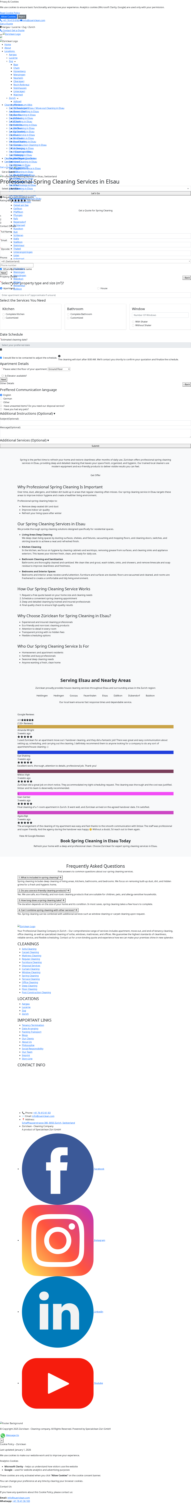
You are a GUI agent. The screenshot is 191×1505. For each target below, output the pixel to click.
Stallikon (18, 242)
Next (3, 272)
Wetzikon (18, 278)
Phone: (3, 257)
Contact (7, 30)
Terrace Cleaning (31, 979)
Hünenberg (19, 71)
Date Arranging (30, 1028)
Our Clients (28, 1038)
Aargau (13, 54)
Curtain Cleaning (31, 969)
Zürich (12, 98)
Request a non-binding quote (18, 197)
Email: (3, 240)
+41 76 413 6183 (11, 20)
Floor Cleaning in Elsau (21, 151)
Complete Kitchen (15, 314)
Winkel (17, 282)
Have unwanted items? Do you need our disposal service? (34, 405)
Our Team (27, 1052)
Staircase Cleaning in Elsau (23, 161)
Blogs (25, 1035)
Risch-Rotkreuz (21, 84)
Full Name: (6, 231)
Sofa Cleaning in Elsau (20, 121)
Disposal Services (31, 965)
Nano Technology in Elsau (22, 185)
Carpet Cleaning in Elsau (22, 128)
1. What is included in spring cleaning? (39, 877)
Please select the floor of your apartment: (24, 369)
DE (26, 167)
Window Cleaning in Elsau (22, 141)
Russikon (18, 228)
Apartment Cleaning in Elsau (24, 111)
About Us (27, 1041)
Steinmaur (18, 245)
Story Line (27, 1058)
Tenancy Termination (33, 1025)
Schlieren (18, 235)
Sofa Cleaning (29, 948)
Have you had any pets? (16, 409)
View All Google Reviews (32, 835)
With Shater (141, 321)
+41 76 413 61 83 (42, 1112)
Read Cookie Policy (10, 12)
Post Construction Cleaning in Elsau (28, 144)
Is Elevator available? (16, 375)
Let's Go (95, 193)
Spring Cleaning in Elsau (21, 131)
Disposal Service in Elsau (22, 134)
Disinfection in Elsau (19, 165)
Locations (9, 51)
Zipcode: (5, 249)
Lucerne (13, 57)
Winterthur (19, 285)
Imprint (26, 1055)
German (7, 398)
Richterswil (19, 225)
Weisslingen (19, 275)
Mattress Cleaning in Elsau (23, 124)
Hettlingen (42, 695)
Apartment (9, 288)
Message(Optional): (10, 427)
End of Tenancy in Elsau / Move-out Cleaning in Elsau (36, 108)
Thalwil (17, 248)
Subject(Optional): (9, 418)
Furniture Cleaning (32, 962)
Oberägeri (18, 81)
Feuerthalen (90, 695)
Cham (16, 67)
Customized (12, 317)
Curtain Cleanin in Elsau (21, 138)
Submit (95, 445)
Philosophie (28, 1045)
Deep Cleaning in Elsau (21, 118)
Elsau (105, 695)
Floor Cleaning (29, 989)
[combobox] (95, 261)
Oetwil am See (21, 205)
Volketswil (18, 258)
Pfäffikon (18, 211)
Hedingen (59, 695)
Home (7, 44)
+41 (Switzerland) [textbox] (10, 261)
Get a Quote (6, 23)
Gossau (74, 695)
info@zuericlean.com (33, 20)
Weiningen (19, 272)
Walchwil (18, 94)
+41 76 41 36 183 (21, 1501)
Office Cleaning (30, 982)
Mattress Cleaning (31, 955)
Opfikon (17, 208)
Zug (11, 61)
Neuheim (18, 78)
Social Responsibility (32, 1048)
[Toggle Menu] (1, 34)
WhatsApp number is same (17, 269)
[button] (95, 413)
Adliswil (17, 101)
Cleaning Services (13, 104)
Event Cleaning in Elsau (21, 171)
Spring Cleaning (30, 975)
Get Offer (96, 475)
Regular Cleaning (31, 958)
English (7, 395)
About (7, 47)
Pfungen (18, 215)
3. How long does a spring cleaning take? (40, 900)
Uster (16, 255)
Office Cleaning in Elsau (21, 148)
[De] (5, 37)
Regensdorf (19, 221)
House (104, 288)
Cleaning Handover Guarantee (20, 158)
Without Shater (143, 325)
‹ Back (187, 277)
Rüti (15, 231)
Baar (15, 64)
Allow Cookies (8, 16)
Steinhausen (20, 88)
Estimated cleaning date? (13, 339)
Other (6, 402)
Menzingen (19, 74)
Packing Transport (31, 1031)
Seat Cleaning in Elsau (20, 154)
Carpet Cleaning (30, 952)
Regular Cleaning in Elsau (22, 114)
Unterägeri (19, 91)
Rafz (15, 218)
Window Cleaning (31, 972)
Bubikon (150, 695)
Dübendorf (134, 695)
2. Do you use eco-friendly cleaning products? (43, 890)
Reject (22, 16)
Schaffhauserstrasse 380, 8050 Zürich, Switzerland (48, 1122)
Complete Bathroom (81, 314)
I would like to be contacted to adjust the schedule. (30, 357)
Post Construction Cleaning (36, 992)
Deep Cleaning (29, 985)
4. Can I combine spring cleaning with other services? (47, 910)
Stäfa (16, 238)
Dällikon (118, 695)
